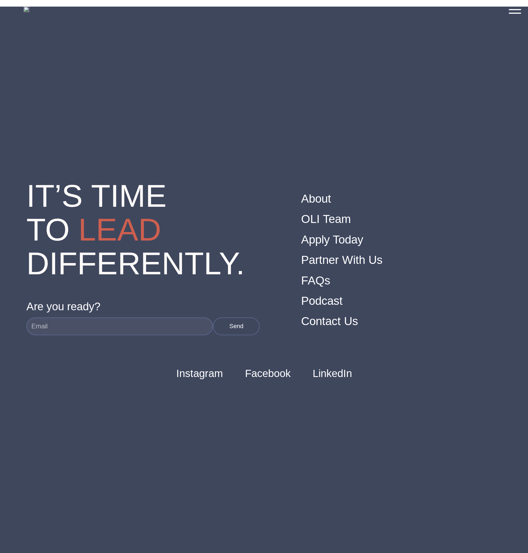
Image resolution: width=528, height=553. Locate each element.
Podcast (322, 300)
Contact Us (329, 321)
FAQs (315, 280)
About (316, 198)
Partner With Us (342, 259)
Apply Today (332, 239)
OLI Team (326, 219)
